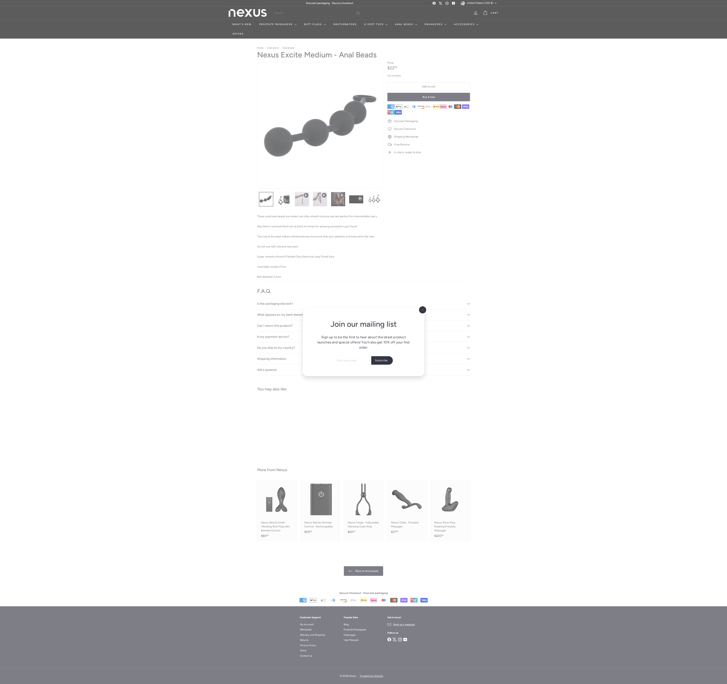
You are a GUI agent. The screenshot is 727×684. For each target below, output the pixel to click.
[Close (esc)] (422, 309)
